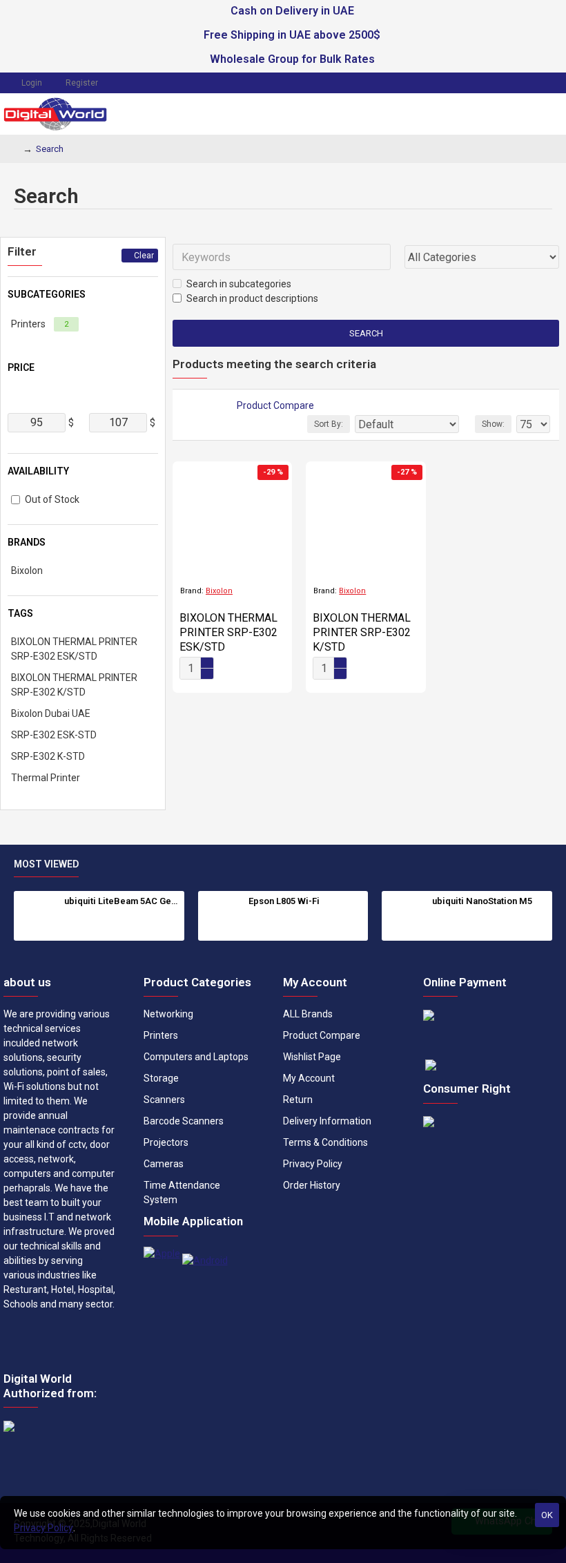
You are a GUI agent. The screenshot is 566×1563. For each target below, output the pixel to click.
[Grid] (184, 406)
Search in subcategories (238, 283)
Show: (493, 424)
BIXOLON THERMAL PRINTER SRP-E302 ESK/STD (228, 632)
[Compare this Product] (267, 672)
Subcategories (47, 294)
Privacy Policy (43, 1527)
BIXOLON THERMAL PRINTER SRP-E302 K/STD (362, 632)
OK (547, 1515)
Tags (20, 613)
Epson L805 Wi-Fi (284, 901)
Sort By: (328, 424)
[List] (201, 405)
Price (21, 367)
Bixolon (219, 590)
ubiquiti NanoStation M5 (482, 901)
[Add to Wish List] (240, 672)
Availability (38, 471)
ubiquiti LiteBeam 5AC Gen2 (121, 901)
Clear (144, 255)
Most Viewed (46, 864)
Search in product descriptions (252, 298)
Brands (27, 542)
